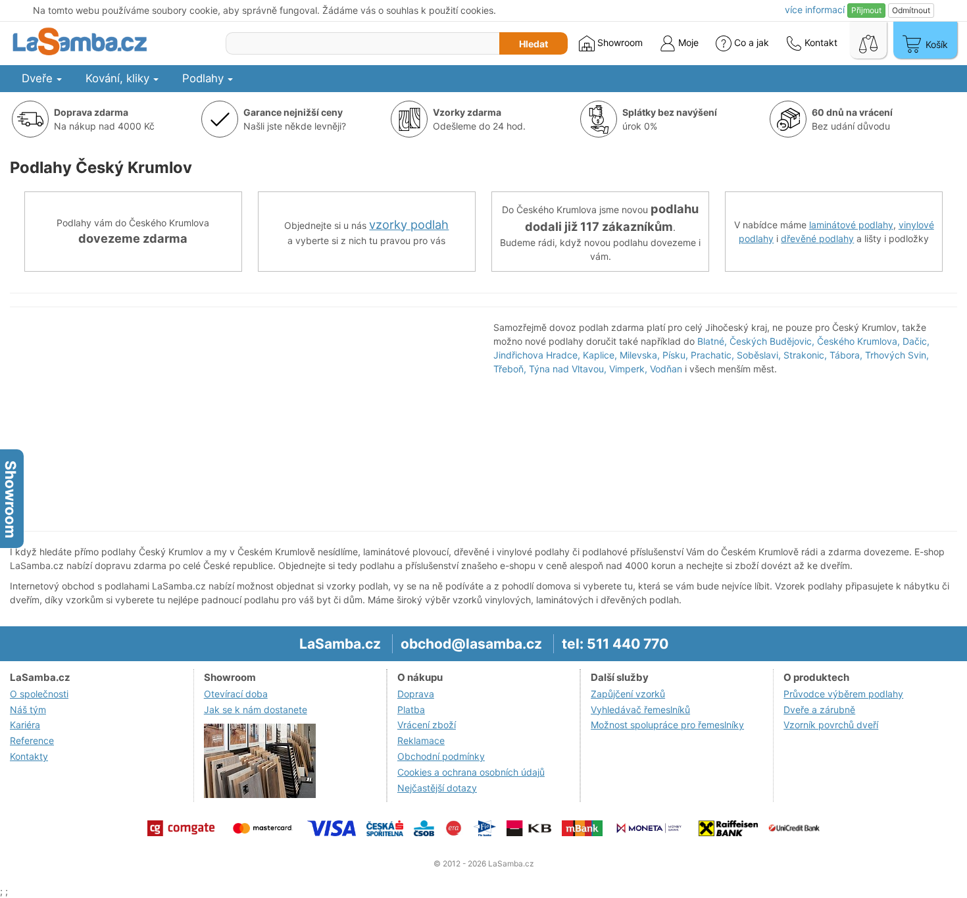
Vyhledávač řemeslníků (640, 709)
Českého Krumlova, (858, 341)
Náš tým (28, 709)
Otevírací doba (236, 693)
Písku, (675, 355)
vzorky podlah (409, 224)
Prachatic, (712, 355)
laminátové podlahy (851, 224)
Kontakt (819, 42)
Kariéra (25, 724)
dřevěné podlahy (817, 238)
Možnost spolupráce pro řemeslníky (667, 724)
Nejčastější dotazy (437, 787)
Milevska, (640, 355)
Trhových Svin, (897, 355)
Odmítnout (911, 10)
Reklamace (421, 740)
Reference (32, 740)
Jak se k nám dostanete (255, 709)
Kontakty (29, 756)
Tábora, (846, 355)
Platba (411, 709)
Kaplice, (600, 355)
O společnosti (39, 693)
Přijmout (866, 10)
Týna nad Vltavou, (568, 368)
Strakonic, (805, 355)
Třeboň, (509, 368)
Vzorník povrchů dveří (830, 724)
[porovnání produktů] (868, 40)
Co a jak (751, 42)
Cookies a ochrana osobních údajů (471, 772)
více (815, 9)
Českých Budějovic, (772, 341)
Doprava (415, 693)
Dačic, (916, 341)
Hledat (533, 43)
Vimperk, (628, 368)
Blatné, (712, 341)
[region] (242, 419)
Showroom (619, 42)
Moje (687, 42)
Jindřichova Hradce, (536, 355)
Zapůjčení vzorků (628, 693)
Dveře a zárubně (819, 709)
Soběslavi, (759, 355)
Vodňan (666, 368)
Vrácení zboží (426, 724)
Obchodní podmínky (441, 756)
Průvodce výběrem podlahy (843, 693)
